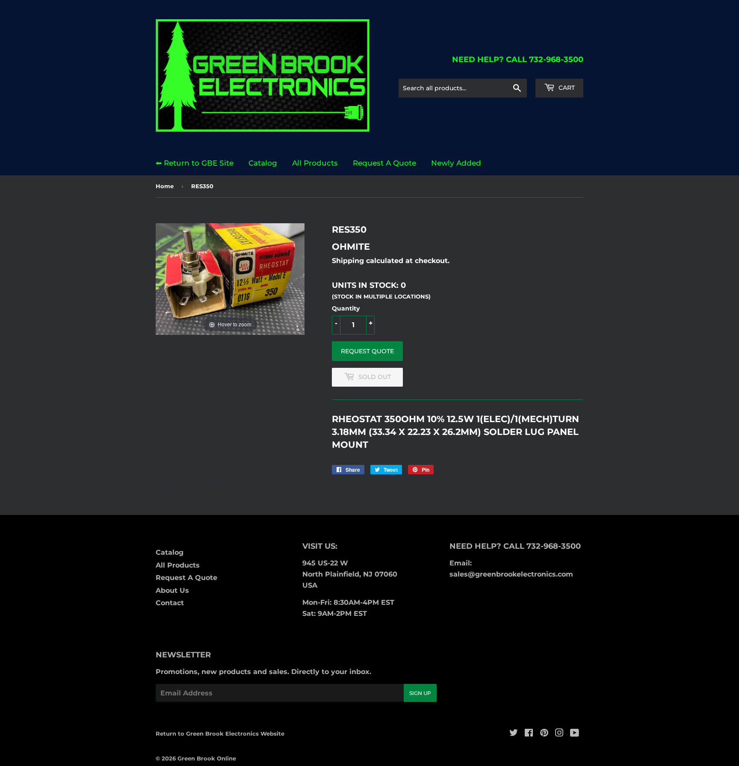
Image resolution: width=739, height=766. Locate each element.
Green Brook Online (206, 758)
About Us (172, 590)
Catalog (262, 163)
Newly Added (456, 163)
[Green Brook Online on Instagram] (559, 734)
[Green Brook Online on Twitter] (513, 734)
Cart (566, 88)
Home (165, 186)
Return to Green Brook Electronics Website (220, 733)
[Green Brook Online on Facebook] (528, 734)
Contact (170, 603)
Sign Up (420, 693)
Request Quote (367, 351)
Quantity (346, 308)
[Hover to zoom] (230, 278)
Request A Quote (384, 163)
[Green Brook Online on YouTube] (574, 734)
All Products (315, 163)
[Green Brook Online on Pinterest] (544, 734)
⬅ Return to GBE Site (195, 163)
